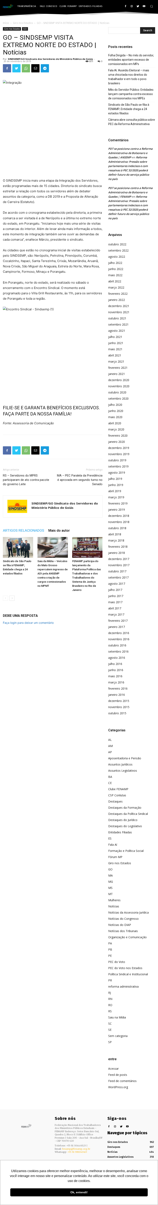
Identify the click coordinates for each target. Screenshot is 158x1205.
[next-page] (12, 598)
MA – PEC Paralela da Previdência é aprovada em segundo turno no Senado (79, 480)
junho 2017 (115, 596)
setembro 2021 (118, 324)
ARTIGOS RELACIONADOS (23, 530)
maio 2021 (115, 349)
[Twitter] (137, 6)
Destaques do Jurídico (122, 820)
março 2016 (116, 682)
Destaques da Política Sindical (128, 814)
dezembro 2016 (118, 633)
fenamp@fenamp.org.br (76, 1148)
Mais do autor (59, 530)
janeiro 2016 (116, 695)
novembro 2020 (118, 386)
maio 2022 (115, 275)
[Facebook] (125, 6)
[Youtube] (144, 6)
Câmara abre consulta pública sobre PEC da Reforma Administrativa (131, 122)
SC (110, 1023)
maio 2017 (115, 602)
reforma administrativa (123, 986)
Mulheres (114, 900)
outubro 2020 (117, 392)
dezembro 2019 (118, 448)
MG (110, 882)
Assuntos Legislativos (122, 770)
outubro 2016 (117, 645)
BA (110, 777)
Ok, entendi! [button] (79, 1192)
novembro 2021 (118, 312)
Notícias (113, 906)
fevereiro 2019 (118, 503)
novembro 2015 (118, 707)
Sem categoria (118, 1036)
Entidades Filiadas (120, 832)
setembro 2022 (118, 250)
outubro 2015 (117, 713)
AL (110, 740)
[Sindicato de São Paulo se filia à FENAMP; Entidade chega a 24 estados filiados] (18, 547)
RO (110, 1005)
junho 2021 (115, 343)
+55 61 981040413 (77, 1151)
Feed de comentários (122, 1081)
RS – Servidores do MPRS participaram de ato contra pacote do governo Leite (26, 480)
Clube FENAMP (118, 789)
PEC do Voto (116, 962)
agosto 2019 (116, 472)
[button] (152, 6)
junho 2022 (115, 269)
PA (110, 943)
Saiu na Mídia (117, 1017)
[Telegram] (45, 68)
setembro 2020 (118, 398)
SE (110, 1030)
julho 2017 (115, 590)
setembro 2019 (118, 466)
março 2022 (116, 287)
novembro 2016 (118, 639)
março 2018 (116, 540)
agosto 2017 (116, 584)
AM (110, 746)
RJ (109, 993)
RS (110, 1011)
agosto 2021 (116, 331)
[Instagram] (131, 6)
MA (110, 875)
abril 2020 (114, 423)
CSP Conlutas (117, 795)
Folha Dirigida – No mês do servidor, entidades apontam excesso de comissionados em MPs (131, 60)
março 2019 (116, 497)
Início (6, 23)
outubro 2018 (117, 528)
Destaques (115, 801)
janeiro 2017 (116, 627)
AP (110, 752)
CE (110, 783)
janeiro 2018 (116, 553)
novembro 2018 (118, 522)
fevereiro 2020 (118, 435)
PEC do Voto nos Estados (125, 968)
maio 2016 (115, 676)
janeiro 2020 (116, 442)
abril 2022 (114, 281)
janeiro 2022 (116, 300)
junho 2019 (115, 485)
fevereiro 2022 (118, 294)
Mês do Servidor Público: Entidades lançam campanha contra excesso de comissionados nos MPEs (130, 94)
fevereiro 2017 (118, 621)
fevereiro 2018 (118, 547)
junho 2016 (115, 670)
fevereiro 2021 (118, 368)
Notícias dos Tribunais (123, 931)
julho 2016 (115, 664)
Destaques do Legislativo (125, 826)
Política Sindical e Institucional (128, 974)
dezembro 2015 (118, 701)
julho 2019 (115, 479)
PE (110, 956)
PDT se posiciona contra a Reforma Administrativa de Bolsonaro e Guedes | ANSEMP (130, 153)
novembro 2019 (118, 454)
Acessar (113, 1068)
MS (110, 888)
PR (110, 980)
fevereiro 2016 (118, 688)
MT (110, 894)
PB (110, 949)
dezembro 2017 (118, 559)
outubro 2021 (117, 318)
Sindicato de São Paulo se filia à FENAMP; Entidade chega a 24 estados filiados (128, 109)
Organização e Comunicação (127, 937)
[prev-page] (5, 598)
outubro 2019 (117, 460)
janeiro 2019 (116, 509)
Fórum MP (115, 857)
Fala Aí (112, 845)
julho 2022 (115, 263)
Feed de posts (117, 1075)
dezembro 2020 (118, 380)
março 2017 (116, 614)
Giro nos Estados (23, 23)
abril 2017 (114, 608)
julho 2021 (115, 337)
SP (110, 1042)
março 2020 (116, 429)
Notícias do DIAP (119, 925)
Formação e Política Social (126, 851)
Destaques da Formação (124, 808)
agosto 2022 (116, 257)
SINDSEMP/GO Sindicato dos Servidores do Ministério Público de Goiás (50, 58)
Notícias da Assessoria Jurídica (128, 912)
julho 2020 (115, 405)
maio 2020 (115, 417)
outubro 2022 (117, 244)
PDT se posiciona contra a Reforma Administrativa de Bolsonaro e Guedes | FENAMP (130, 192)
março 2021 (116, 361)
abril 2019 (114, 491)
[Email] (35, 68)
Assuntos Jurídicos (120, 764)
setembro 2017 (118, 577)
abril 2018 (114, 534)
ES (110, 838)
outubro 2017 (117, 571)
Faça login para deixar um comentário (28, 622)
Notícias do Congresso (123, 919)
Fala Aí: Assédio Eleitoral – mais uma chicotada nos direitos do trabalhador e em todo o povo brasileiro (128, 77)
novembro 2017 (118, 565)
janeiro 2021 (116, 374)
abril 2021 (114, 355)
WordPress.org (118, 1087)
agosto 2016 (116, 658)
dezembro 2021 (118, 306)
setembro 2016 (118, 651)
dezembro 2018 (118, 516)
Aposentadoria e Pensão (124, 758)
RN (110, 999)
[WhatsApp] (26, 68)
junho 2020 (115, 411)
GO (25, 28)
